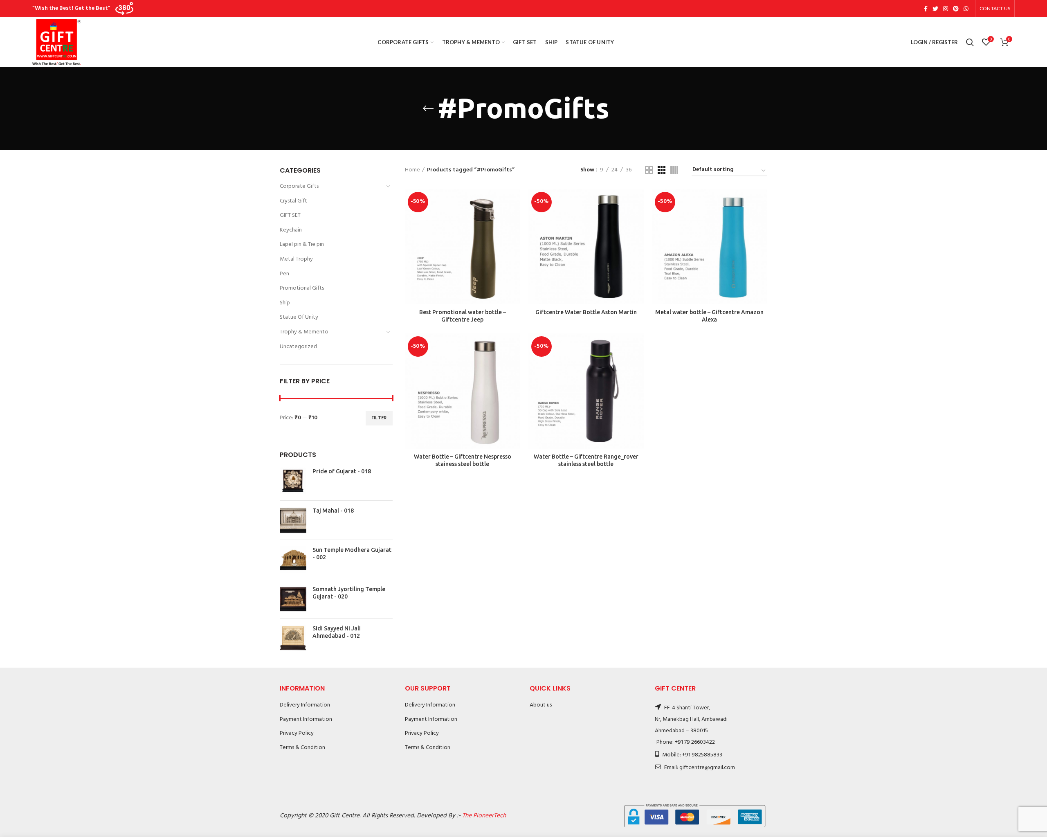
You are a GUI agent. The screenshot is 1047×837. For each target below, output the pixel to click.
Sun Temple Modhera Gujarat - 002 (351, 553)
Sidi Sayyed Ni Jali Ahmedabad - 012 (336, 632)
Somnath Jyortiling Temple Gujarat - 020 (348, 593)
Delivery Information (305, 705)
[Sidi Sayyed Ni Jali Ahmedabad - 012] (293, 638)
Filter (379, 418)
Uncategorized (298, 346)
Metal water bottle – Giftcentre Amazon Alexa (709, 316)
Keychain (291, 230)
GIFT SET (290, 215)
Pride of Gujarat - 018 (341, 471)
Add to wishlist (514, 239)
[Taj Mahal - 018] (293, 520)
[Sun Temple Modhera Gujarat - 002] (293, 559)
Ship (285, 303)
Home (412, 170)
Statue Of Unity (299, 317)
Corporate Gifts (299, 186)
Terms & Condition (302, 747)
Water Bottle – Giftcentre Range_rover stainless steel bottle (586, 460)
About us (541, 705)
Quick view (514, 221)
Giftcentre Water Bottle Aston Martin (586, 312)
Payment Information (306, 719)
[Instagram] (945, 8)
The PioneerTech (484, 816)
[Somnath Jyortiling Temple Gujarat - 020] (293, 598)
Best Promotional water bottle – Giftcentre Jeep (462, 316)
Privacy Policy (297, 733)
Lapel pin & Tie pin (302, 244)
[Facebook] (925, 8)
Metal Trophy (296, 259)
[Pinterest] (955, 8)
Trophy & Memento (304, 332)
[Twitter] (935, 8)
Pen (284, 274)
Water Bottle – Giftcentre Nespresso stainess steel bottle (462, 460)
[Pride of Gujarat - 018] (293, 481)
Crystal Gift (293, 201)
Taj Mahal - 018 (333, 510)
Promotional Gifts (302, 288)
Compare (514, 202)
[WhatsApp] (966, 8)
